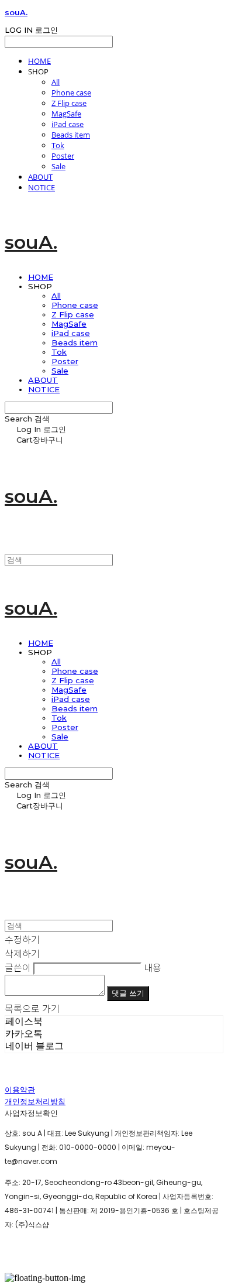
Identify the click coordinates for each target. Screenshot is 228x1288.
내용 (152, 967)
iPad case (67, 124)
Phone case (71, 92)
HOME (39, 61)
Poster (62, 155)
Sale (58, 166)
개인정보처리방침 (35, 1101)
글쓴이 (18, 967)
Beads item (70, 134)
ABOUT (40, 177)
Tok (57, 145)
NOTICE (41, 187)
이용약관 (20, 1089)
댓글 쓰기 (128, 993)
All (55, 82)
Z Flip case (69, 103)
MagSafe (66, 113)
